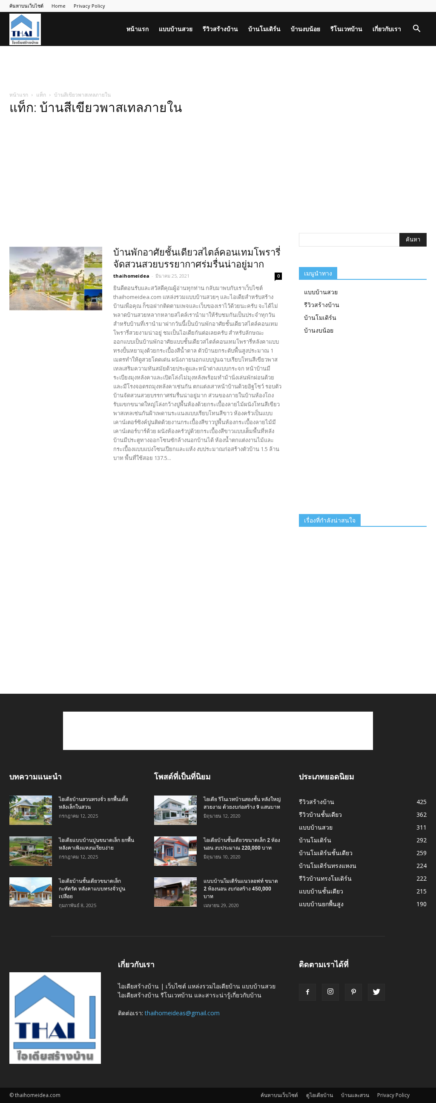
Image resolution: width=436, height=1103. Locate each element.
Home (59, 6)
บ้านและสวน (355, 1095)
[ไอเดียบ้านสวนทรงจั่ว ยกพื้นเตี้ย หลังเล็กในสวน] (30, 810)
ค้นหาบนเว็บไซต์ (26, 6)
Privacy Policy (89, 6)
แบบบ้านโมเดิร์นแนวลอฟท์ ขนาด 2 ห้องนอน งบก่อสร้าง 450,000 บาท (241, 888)
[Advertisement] (218, 69)
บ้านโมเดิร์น (264, 29)
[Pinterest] (353, 992)
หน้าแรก (137, 29)
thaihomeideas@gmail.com (182, 1013)
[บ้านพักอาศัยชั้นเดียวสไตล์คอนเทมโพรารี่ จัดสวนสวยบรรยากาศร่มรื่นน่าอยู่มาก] (55, 278)
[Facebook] (307, 992)
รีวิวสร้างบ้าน (220, 29)
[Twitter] (376, 992)
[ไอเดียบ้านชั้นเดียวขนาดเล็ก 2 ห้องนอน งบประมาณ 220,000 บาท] (175, 851)
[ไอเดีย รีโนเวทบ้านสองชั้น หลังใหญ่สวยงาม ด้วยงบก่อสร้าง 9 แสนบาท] (175, 810)
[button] (416, 30)
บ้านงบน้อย (305, 29)
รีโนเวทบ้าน (346, 29)
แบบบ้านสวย (175, 29)
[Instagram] (330, 992)
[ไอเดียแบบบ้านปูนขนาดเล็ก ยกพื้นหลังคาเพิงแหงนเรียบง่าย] (30, 851)
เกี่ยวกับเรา (387, 29)
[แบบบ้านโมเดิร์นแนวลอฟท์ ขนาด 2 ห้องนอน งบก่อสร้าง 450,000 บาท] (175, 892)
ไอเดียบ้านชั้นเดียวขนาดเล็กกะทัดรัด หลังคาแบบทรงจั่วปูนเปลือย (92, 888)
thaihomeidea (131, 276)
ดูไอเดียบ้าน (319, 1095)
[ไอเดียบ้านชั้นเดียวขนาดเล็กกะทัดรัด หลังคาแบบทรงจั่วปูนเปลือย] (30, 892)
